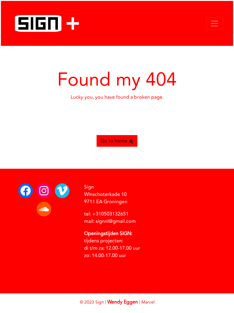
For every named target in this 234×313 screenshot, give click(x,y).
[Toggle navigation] (214, 23)
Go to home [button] (115, 141)
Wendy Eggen (122, 302)
